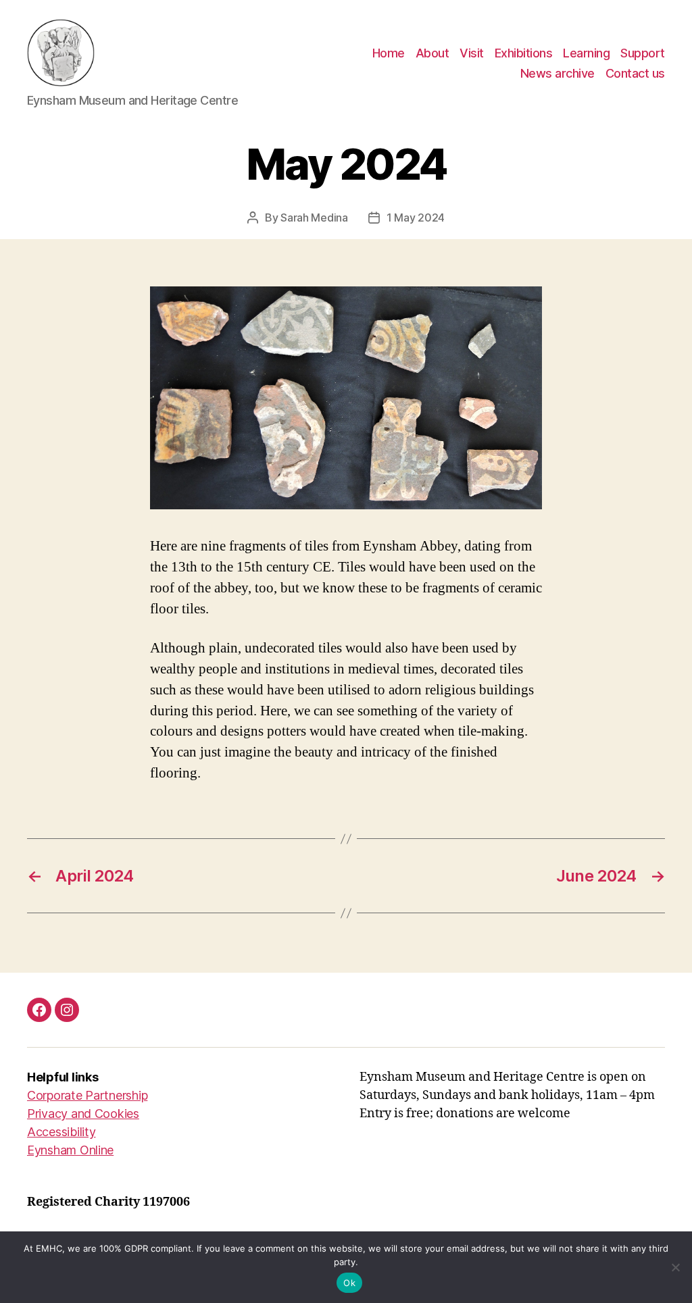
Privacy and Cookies (83, 1113)
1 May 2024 (416, 217)
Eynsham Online (70, 1150)
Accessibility (61, 1132)
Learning (586, 53)
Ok (349, 1282)
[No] (675, 1267)
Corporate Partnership (87, 1095)
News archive (557, 73)
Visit (472, 53)
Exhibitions (524, 53)
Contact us (635, 73)
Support (642, 53)
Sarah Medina (314, 217)
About (432, 53)
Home (388, 53)
